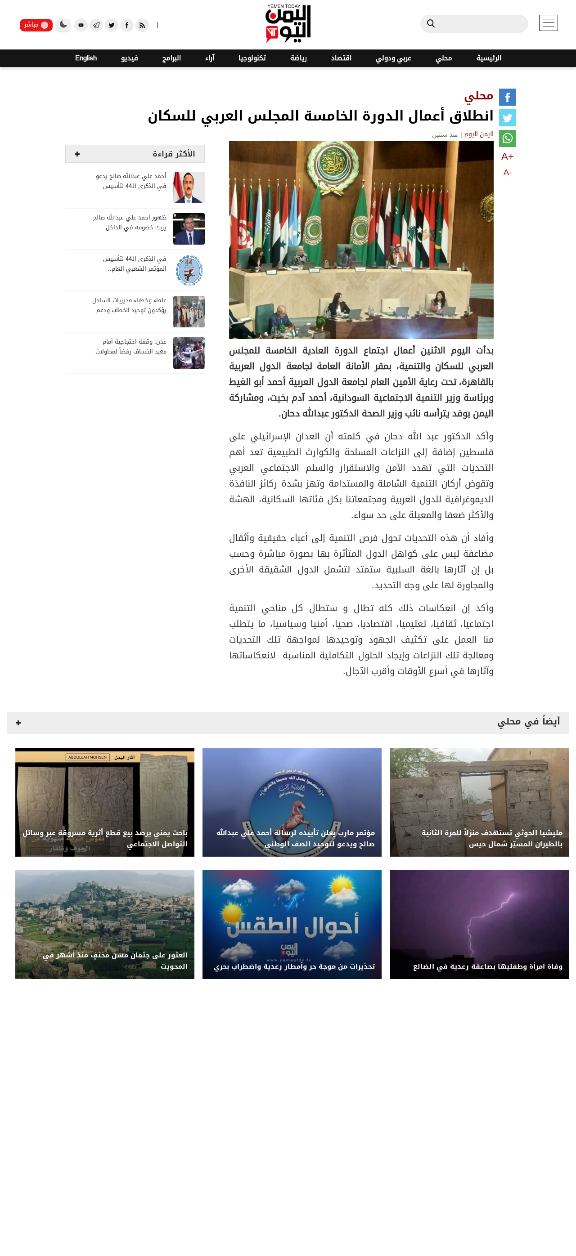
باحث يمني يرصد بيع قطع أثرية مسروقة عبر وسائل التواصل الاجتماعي (105, 838)
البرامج (171, 58)
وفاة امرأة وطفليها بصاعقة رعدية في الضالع (487, 966)
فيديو (129, 58)
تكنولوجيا (252, 58)
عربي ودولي (393, 58)
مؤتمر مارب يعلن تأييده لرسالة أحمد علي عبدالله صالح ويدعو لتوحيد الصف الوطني (295, 838)
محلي (444, 58)
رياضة (298, 58)
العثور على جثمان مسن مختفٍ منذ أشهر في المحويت (115, 961)
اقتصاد (341, 58)
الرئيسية (489, 58)
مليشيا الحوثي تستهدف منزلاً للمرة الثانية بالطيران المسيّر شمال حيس (492, 838)
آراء (209, 58)
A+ (507, 156)
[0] (507, 99)
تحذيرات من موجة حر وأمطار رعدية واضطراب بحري (294, 966)
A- (508, 172)
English (86, 58)
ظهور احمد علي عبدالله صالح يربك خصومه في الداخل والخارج (129, 228)
